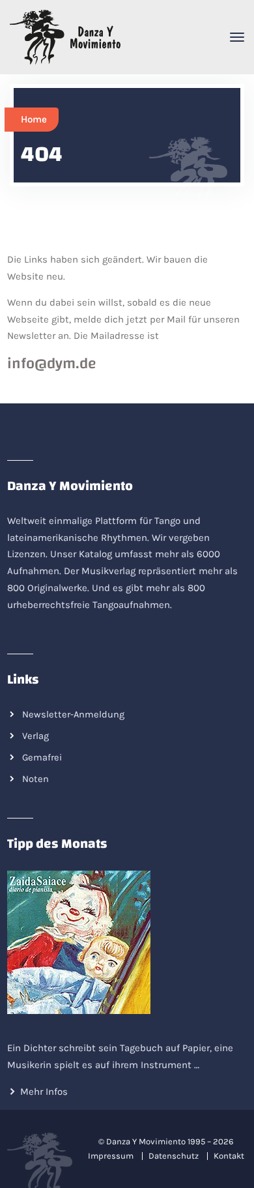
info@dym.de (51, 363)
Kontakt (229, 1156)
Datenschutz (173, 1156)
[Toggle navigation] (237, 37)
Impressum (111, 1156)
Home (34, 119)
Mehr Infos (44, 1091)
